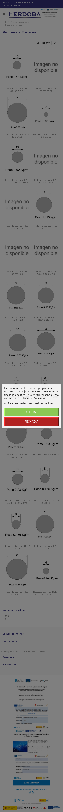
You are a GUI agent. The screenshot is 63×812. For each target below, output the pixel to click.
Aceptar (31, 412)
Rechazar (31, 421)
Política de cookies (15, 403)
